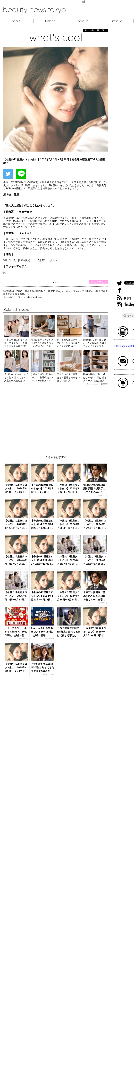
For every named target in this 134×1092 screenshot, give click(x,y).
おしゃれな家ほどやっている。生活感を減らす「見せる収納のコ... (68, 343)
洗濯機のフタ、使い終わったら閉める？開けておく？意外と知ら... (94, 343)
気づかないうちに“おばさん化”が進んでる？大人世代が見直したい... (16, 377)
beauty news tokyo (33, 297)
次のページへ (99, 281)
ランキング (78, 291)
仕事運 (87, 291)
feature (83, 21)
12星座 (28, 291)
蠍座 (17, 294)
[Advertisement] (55, 417)
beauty (17, 21)
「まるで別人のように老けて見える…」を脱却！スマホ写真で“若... (16, 343)
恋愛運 (6, 294)
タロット (68, 291)
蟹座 (12, 294)
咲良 (98, 291)
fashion (50, 21)
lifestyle (116, 21)
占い (93, 291)
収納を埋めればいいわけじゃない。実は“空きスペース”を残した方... (95, 377)
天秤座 (104, 291)
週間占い (24, 294)
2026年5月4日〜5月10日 (44, 291)
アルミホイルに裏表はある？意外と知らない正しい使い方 (68, 377)
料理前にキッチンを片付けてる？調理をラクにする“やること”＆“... (42, 343)
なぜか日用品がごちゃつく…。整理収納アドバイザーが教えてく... (42, 377)
